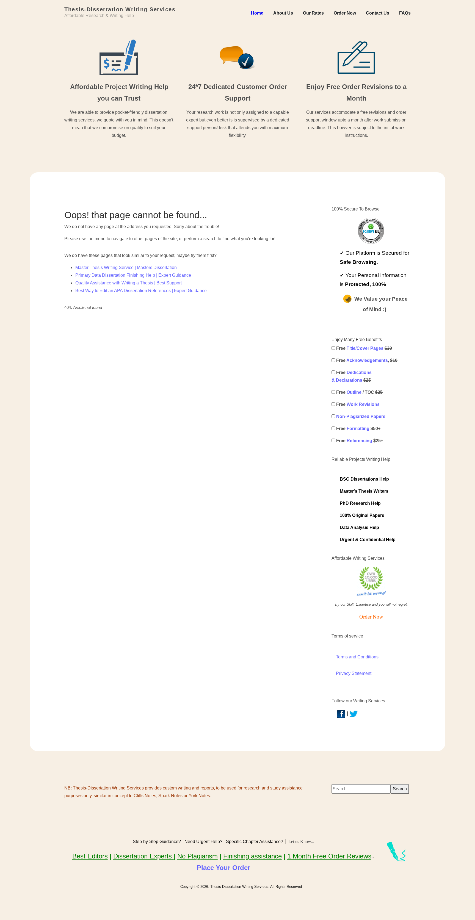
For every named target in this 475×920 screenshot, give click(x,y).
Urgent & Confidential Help (368, 539)
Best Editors (90, 856)
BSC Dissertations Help (364, 479)
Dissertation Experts (143, 856)
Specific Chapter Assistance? (254, 841)
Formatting (358, 428)
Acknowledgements (367, 360)
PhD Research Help (360, 503)
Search (400, 788)
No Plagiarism (197, 856)
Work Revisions (363, 404)
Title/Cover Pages (365, 348)
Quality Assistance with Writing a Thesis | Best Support (128, 283)
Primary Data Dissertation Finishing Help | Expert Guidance (133, 275)
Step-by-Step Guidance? (157, 841)
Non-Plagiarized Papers (360, 416)
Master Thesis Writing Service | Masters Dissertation (126, 267)
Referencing (359, 440)
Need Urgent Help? (203, 841)
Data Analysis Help (359, 527)
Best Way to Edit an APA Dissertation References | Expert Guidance (141, 290)
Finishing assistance (252, 856)
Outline (354, 392)
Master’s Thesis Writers (364, 491)
